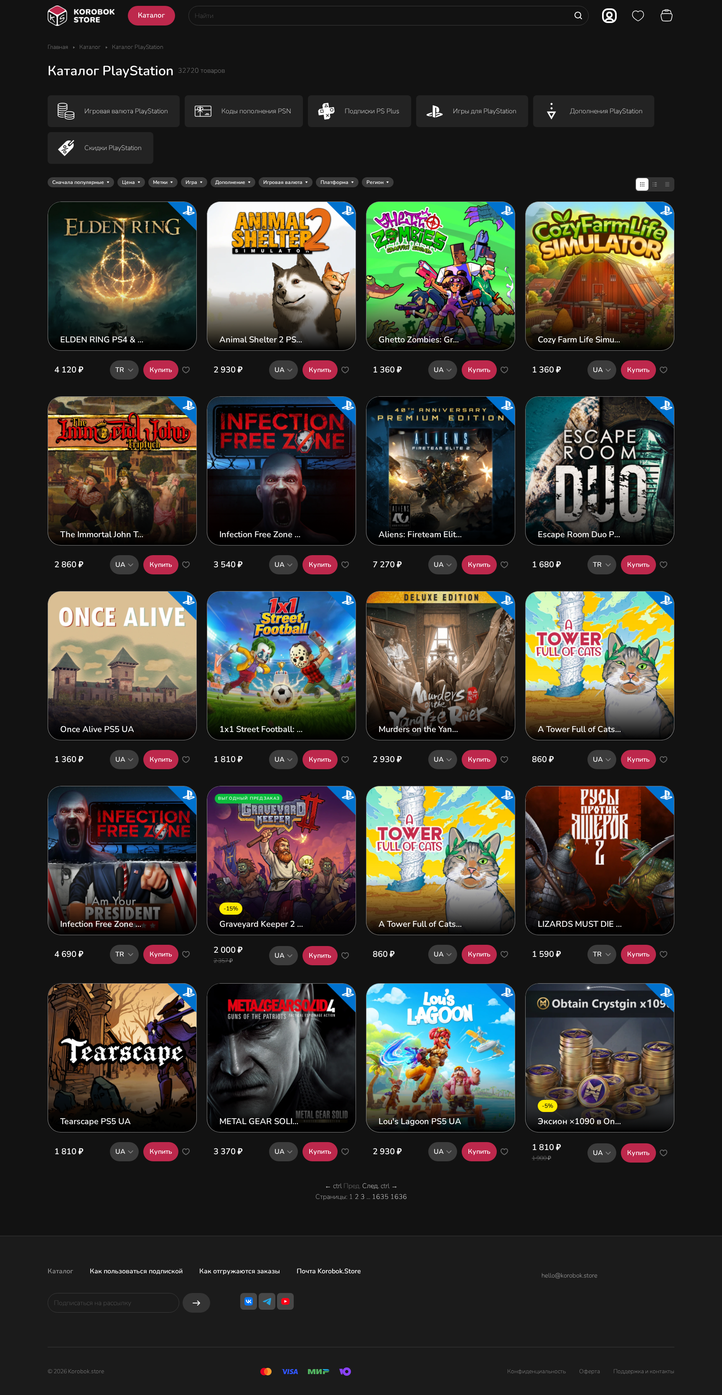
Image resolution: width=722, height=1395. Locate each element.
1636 (398, 1196)
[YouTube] (285, 1301)
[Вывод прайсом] (667, 184)
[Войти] (609, 15)
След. (370, 1186)
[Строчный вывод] (654, 184)
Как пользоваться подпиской (136, 1271)
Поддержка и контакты (643, 1371)
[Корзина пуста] (667, 16)
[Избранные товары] (638, 16)
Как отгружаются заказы (239, 1271)
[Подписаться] (196, 1303)
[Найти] (578, 16)
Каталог (60, 1271)
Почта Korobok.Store (329, 1271)
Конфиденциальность (536, 1371)
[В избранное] (186, 370)
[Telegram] (267, 1301)
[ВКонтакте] (248, 1301)
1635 (380, 1196)
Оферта (589, 1371)
